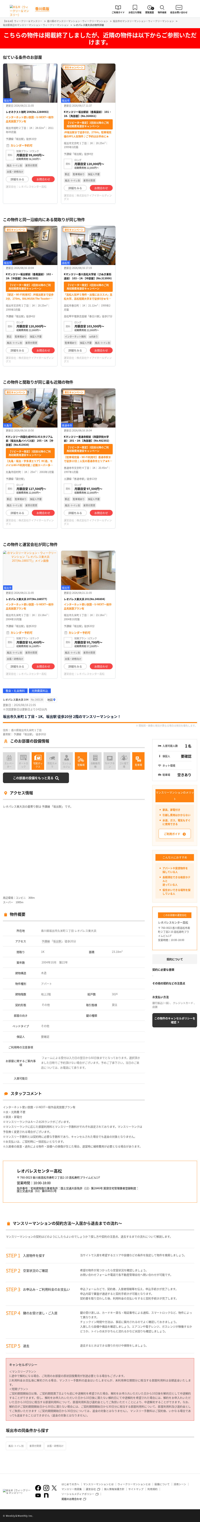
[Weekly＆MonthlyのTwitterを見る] (54, 1488)
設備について (162, 1484)
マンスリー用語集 (72, 1489)
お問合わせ (43, 179)
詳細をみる (17, 179)
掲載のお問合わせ (72, 1499)
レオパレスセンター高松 (32, 186)
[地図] (51, 700)
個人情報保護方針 (114, 1489)
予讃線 (46, 941)
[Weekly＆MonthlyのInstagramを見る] (46, 1488)
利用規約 (152, 1489)
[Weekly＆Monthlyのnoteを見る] (46, 1495)
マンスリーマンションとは (98, 1484)
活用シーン (180, 1484)
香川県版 (42, 8)
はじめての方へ (70, 1484)
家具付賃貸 (35, 1445)
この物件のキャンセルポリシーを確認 (174, 1020)
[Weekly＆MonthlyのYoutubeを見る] (38, 1495)
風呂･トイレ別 (16, 1445)
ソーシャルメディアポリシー (78, 1494)
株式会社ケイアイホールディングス (88, 197)
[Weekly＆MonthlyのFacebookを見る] (38, 1488)
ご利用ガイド (172, 834)
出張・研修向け (55, 1445)
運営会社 (91, 1489)
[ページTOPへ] (194, 1516)
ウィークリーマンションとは (134, 1484)
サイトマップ (136, 1489)
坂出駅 (57, 941)
